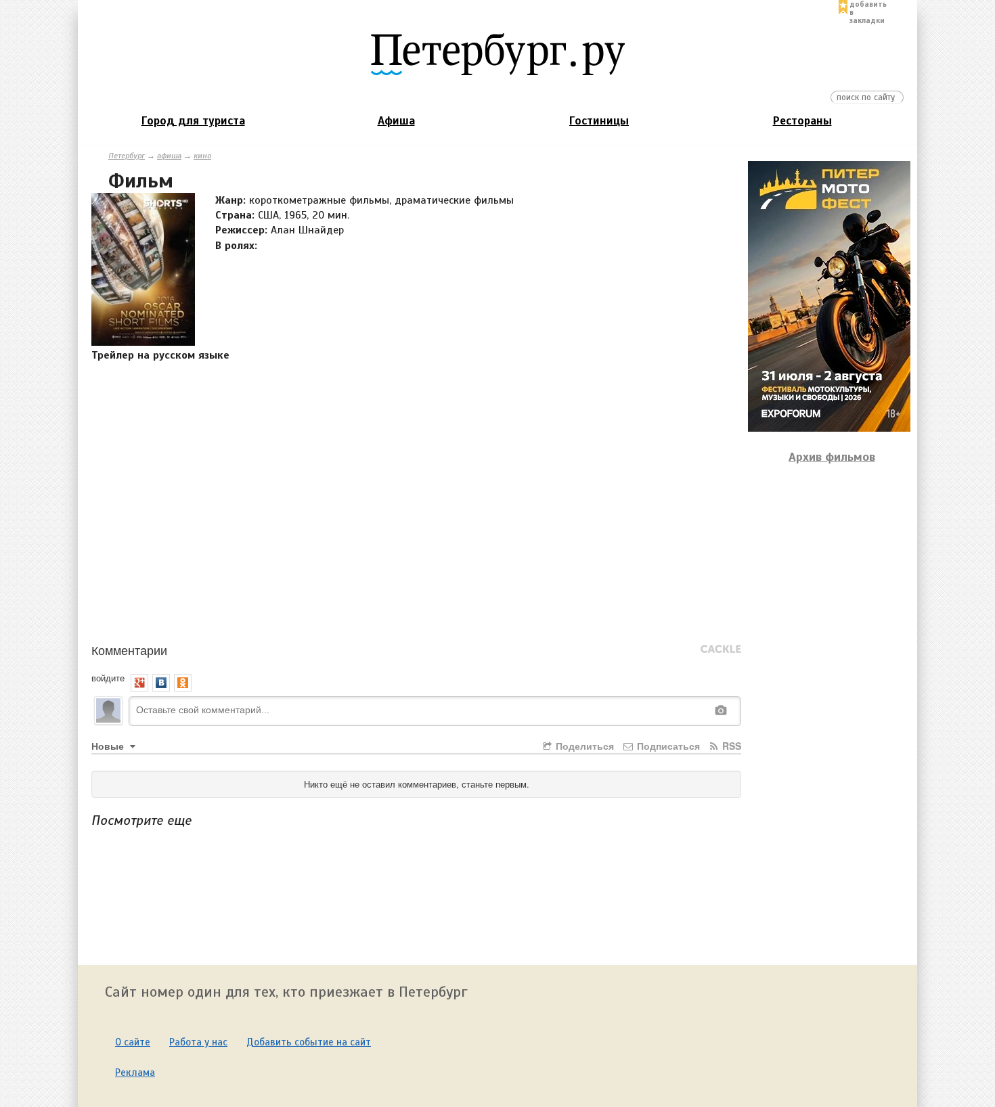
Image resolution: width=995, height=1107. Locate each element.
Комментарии (129, 649)
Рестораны (802, 121)
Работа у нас (198, 1042)
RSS (730, 745)
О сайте (132, 1042)
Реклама (135, 1072)
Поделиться (583, 745)
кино (202, 155)
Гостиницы (599, 121)
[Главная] (497, 53)
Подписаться (667, 745)
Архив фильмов (832, 456)
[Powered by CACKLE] (721, 649)
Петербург (126, 155)
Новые (109, 745)
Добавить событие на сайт (308, 1042)
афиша (169, 155)
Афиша (396, 121)
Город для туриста (193, 121)
